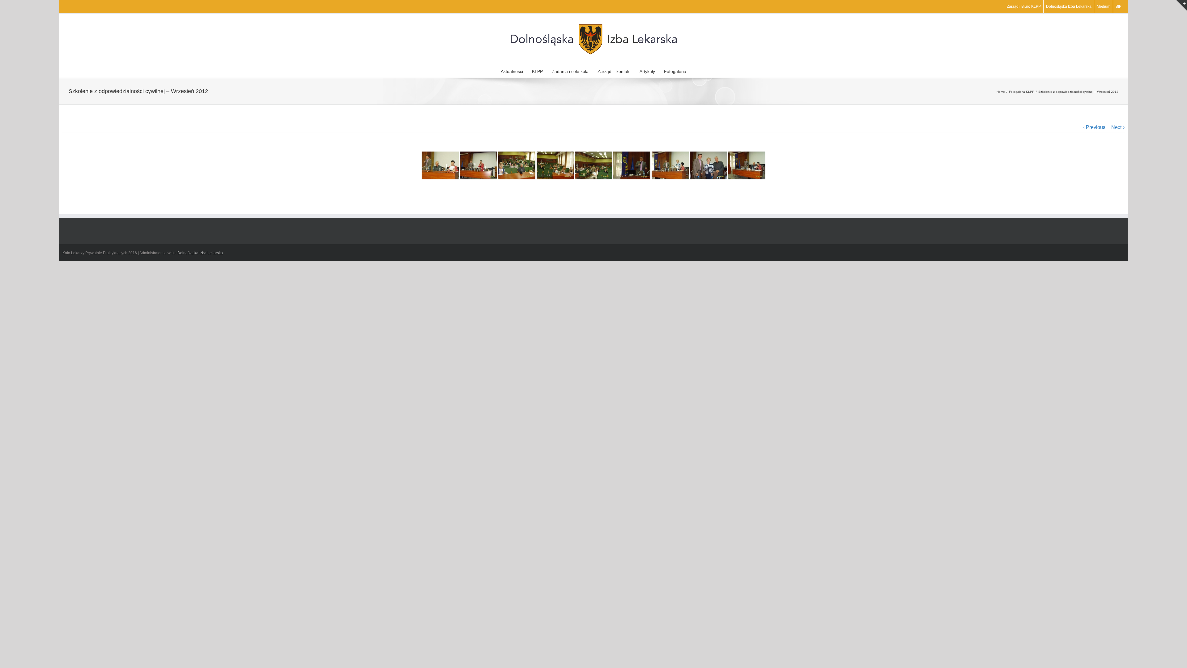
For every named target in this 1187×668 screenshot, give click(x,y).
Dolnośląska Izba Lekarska (1068, 6)
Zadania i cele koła (570, 71)
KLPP (537, 71)
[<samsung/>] (440, 165)
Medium (1103, 6)
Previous (1095, 127)
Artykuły (647, 71)
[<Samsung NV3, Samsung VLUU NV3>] (478, 165)
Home (1001, 91)
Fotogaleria (675, 71)
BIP (1118, 6)
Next (1116, 127)
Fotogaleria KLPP (1021, 91)
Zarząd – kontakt (614, 71)
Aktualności (512, 71)
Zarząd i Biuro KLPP (1024, 6)
